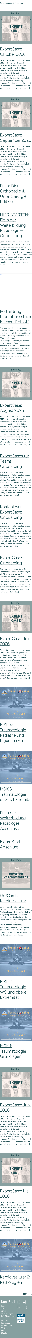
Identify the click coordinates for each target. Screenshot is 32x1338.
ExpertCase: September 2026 (15, 137)
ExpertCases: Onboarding (12, 560)
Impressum (5, 1323)
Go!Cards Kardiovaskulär (13, 898)
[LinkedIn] (18, 1307)
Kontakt (4, 1320)
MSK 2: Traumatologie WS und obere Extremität (13, 989)
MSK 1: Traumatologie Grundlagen (13, 1051)
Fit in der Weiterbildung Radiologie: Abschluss (13, 820)
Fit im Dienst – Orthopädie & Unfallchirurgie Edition (13, 193)
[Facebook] (24, 1302)
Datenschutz (6, 1325)
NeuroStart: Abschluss (10, 844)
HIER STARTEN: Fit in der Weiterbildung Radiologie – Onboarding (14, 225)
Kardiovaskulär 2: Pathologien (15, 1279)
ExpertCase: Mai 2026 (14, 1193)
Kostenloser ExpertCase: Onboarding (11, 512)
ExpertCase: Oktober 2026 (13, 51)
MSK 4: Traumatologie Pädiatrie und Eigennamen (13, 732)
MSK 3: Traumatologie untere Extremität (16, 794)
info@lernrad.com (8, 1316)
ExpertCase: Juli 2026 (14, 641)
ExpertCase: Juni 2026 (15, 1107)
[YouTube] (24, 1307)
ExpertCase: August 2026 (12, 408)
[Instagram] (18, 1302)
